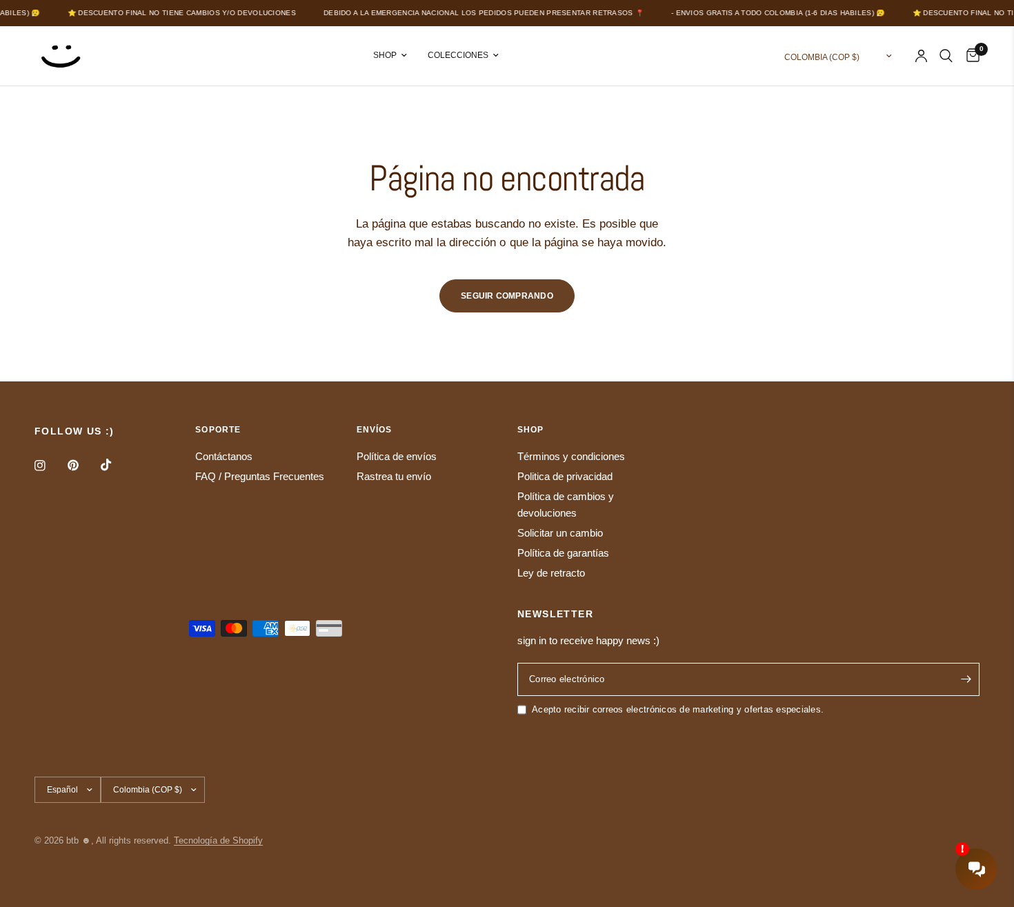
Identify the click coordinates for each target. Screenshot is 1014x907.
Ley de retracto (551, 573)
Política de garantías (563, 553)
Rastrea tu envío (394, 476)
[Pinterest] (83, 465)
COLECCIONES (458, 55)
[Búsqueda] (946, 56)
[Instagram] (49, 465)
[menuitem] (390, 55)
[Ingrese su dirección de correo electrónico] (966, 679)
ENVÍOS (374, 430)
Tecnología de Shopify (218, 840)
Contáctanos (223, 456)
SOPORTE (218, 430)
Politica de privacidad (565, 476)
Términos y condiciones (571, 456)
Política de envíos (397, 456)
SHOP (385, 55)
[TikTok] (116, 465)
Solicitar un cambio (560, 533)
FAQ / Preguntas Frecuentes (259, 476)
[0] (970, 56)
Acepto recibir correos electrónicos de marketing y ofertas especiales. (678, 709)
